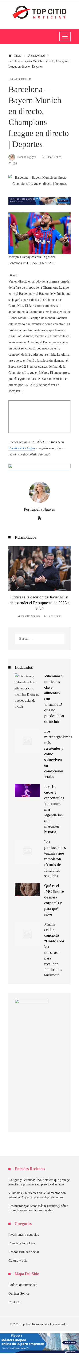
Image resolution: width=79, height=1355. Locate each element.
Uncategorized (19, 79)
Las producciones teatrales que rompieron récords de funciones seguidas (55, 859)
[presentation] (12, 582)
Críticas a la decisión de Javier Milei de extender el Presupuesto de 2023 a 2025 (40, 603)
